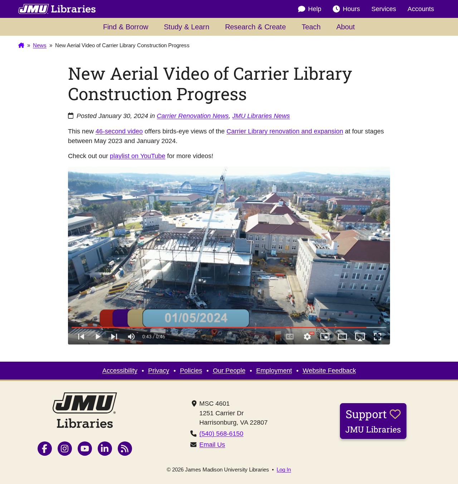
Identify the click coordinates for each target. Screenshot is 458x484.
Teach (311, 27)
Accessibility (119, 370)
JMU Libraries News (261, 115)
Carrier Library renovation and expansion (284, 131)
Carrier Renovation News (193, 115)
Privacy (158, 370)
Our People (229, 370)
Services (383, 9)
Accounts (421, 9)
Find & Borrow (125, 27)
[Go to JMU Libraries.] (21, 45)
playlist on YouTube (137, 156)
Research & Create (255, 27)
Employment (274, 370)
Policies (191, 370)
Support (373, 421)
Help (314, 9)
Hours (351, 9)
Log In (284, 470)
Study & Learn (186, 27)
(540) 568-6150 (221, 433)
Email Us (212, 444)
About (345, 27)
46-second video (119, 131)
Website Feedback (329, 370)
